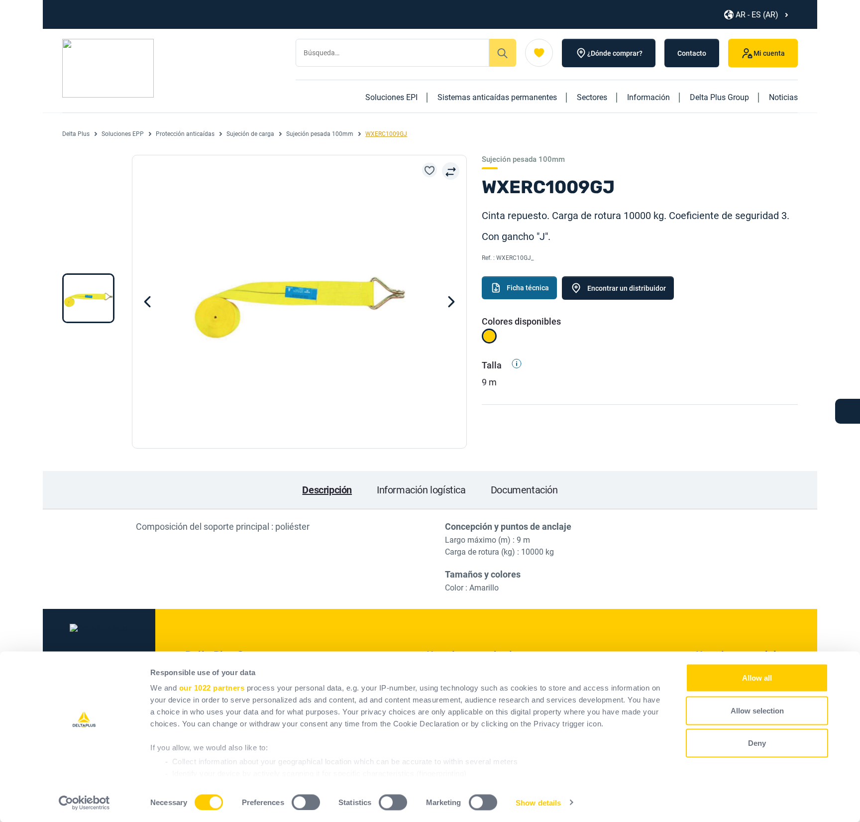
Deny (757, 743)
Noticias (783, 97)
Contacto (691, 53)
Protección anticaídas (185, 133)
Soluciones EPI (391, 97)
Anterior (451, 302)
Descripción (327, 490)
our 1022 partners (212, 688)
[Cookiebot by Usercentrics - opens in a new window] (84, 802)
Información (648, 97)
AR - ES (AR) (757, 14)
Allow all (757, 678)
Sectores (592, 97)
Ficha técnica (528, 288)
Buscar (502, 53)
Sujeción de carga (250, 133)
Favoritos (539, 53)
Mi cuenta (769, 53)
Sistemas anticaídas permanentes (497, 97)
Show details (538, 802)
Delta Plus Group (719, 97)
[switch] (306, 802)
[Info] (513, 365)
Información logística (421, 490)
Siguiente (147, 302)
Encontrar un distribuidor (626, 288)
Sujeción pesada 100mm (319, 133)
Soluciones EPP (123, 133)
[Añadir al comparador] (450, 171)
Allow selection (757, 710)
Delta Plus (76, 133)
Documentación (524, 490)
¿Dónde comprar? (615, 53)
